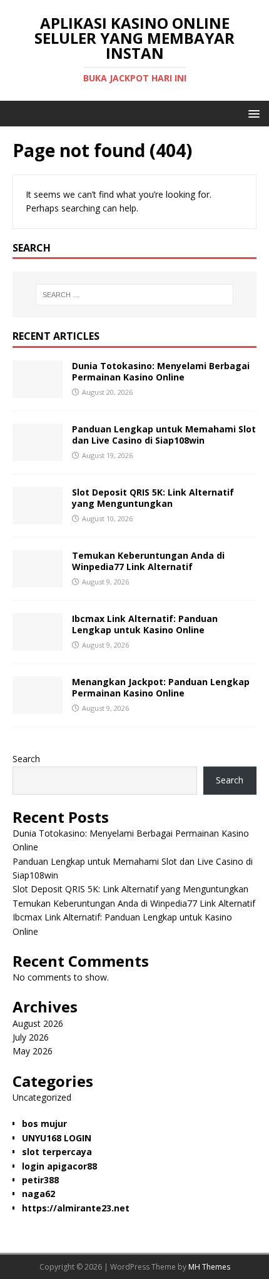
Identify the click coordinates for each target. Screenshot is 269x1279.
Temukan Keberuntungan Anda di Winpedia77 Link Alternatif (148, 561)
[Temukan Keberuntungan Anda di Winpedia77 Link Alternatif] (38, 580)
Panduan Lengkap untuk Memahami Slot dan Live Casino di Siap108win (164, 434)
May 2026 (33, 1051)
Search (26, 759)
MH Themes (209, 1266)
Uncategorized (42, 1097)
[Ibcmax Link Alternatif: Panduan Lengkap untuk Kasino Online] (38, 644)
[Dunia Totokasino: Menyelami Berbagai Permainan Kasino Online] (38, 391)
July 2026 (31, 1037)
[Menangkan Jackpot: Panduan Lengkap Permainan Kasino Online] (38, 707)
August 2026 (38, 1023)
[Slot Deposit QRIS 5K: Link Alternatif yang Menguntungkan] (38, 517)
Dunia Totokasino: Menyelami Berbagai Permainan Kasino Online (161, 371)
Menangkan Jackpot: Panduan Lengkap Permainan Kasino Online (161, 687)
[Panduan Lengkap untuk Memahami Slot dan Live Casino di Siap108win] (38, 454)
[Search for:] (135, 294)
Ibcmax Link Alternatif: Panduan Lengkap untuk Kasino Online (145, 624)
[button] (252, 113)
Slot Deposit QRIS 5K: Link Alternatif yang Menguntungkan (153, 497)
